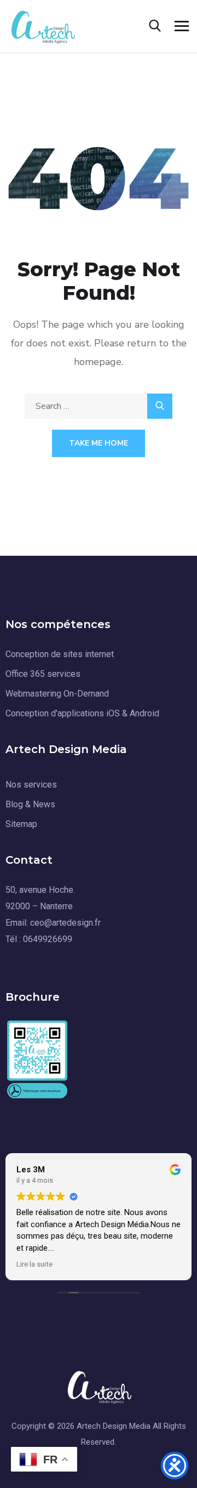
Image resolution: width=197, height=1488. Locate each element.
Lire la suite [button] (34, 1263)
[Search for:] (98, 406)
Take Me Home (98, 443)
